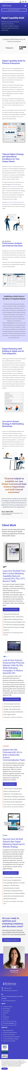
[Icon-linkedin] (2, 994)
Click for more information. (14, 1066)
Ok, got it (4, 1068)
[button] (25, 6)
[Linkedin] (25, 1)
